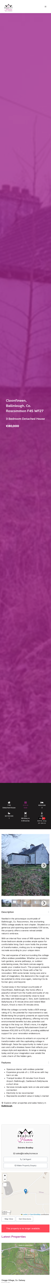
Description (7, 912)
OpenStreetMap (35, 1214)
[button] (25, 1191)
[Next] (44, 865)
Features (6, 1062)
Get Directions (25, 1219)
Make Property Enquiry (26, 1165)
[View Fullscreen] (5, 1185)
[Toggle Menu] (45, 6)
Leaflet (24, 1214)
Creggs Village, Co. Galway (13, 1280)
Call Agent (26, 1159)
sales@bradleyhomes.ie (27, 1153)
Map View (9, 1219)
